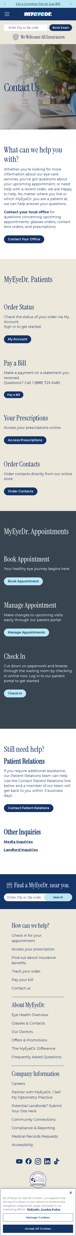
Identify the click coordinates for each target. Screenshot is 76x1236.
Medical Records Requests (35, 1136)
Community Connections (34, 1119)
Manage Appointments (26, 632)
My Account (17, 339)
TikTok (57, 1161)
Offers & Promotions (29, 1040)
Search (58, 897)
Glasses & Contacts (28, 1023)
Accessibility (22, 1145)
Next (71, 4)
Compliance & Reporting (33, 1128)
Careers (18, 1084)
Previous (5, 4)
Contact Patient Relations (28, 808)
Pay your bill (22, 980)
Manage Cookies (38, 1217)
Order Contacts (20, 491)
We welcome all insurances (43, 37)
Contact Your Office (24, 239)
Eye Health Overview (30, 1015)
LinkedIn (47, 1161)
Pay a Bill (13, 395)
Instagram (38, 1161)
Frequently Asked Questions (36, 1057)
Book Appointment (23, 581)
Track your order (26, 971)
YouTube (19, 1161)
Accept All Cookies (38, 1228)
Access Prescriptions (25, 440)
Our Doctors (22, 1032)
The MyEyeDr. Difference (33, 1048)
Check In (15, 693)
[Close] (70, 1192)
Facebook (29, 1161)
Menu (8, 14)
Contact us (21, 988)
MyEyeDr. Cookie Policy (43, 1209)
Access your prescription (33, 949)
